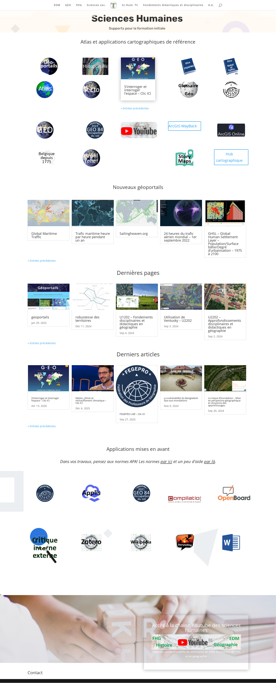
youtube (135, 130)
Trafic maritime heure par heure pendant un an (92, 237)
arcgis (227, 130)
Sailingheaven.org (134, 233)
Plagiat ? (180, 499)
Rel (87, 158)
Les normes (155, 461)
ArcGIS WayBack (182, 125)
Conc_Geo (91, 66)
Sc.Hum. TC (130, 5)
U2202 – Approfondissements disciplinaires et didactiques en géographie (224, 324)
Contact (35, 672)
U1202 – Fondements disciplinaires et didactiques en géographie (136, 322)
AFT (227, 66)
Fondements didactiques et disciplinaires (173, 5)
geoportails (40, 317)
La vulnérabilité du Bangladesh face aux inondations (181, 399)
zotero (181, 158)
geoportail (45, 66)
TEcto (87, 89)
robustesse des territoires (87, 319)
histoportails (49, 578)
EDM (57, 5)
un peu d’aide (196, 461)
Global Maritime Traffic (44, 235)
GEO (68, 5)
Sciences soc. (96, 5)
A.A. (211, 5)
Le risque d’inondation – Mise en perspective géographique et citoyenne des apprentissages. (224, 401)
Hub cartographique (229, 157)
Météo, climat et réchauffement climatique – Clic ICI (90, 400)
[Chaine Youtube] (196, 642)
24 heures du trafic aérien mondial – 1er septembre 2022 (180, 237)
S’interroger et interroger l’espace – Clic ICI (137, 90)
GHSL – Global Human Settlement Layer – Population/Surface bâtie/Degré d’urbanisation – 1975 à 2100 (225, 243)
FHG (79, 5)
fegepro (227, 89)
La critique (41, 549)
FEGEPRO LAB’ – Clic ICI (132, 414)
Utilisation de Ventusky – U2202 (178, 319)
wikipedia (230, 493)
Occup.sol (91, 130)
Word (180, 542)
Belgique (43, 158)
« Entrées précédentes (135, 108)
